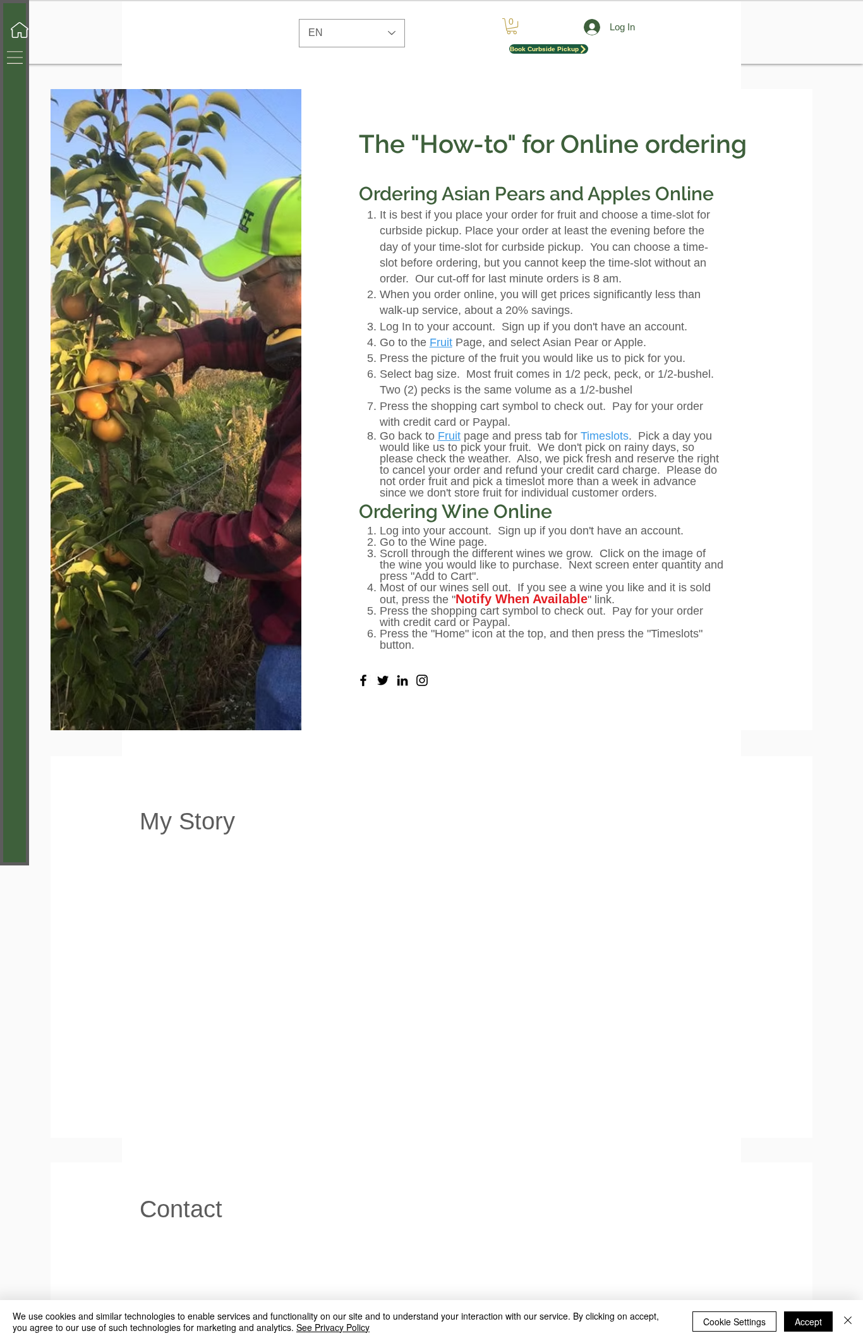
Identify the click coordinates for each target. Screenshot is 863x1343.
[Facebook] (363, 680)
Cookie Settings (734, 1321)
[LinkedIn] (402, 680)
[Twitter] (382, 680)
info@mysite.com (497, 1241)
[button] (15, 57)
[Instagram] (422, 680)
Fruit (441, 342)
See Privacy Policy (333, 1327)
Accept (808, 1321)
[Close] (847, 1321)
